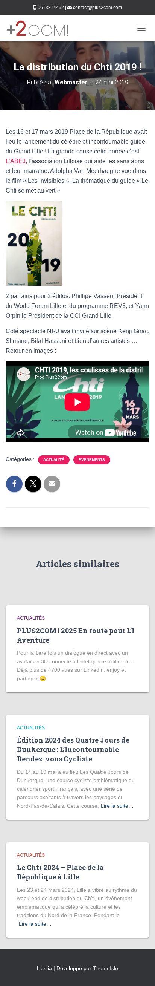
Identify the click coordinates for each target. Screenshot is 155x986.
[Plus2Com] (40, 28)
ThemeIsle (105, 968)
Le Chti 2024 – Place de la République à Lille (60, 872)
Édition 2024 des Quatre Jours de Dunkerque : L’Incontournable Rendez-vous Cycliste (73, 749)
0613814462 (51, 7)
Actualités (31, 618)
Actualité (53, 460)
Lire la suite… (117, 806)
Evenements (92, 460)
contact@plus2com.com (97, 7)
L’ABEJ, (16, 161)
